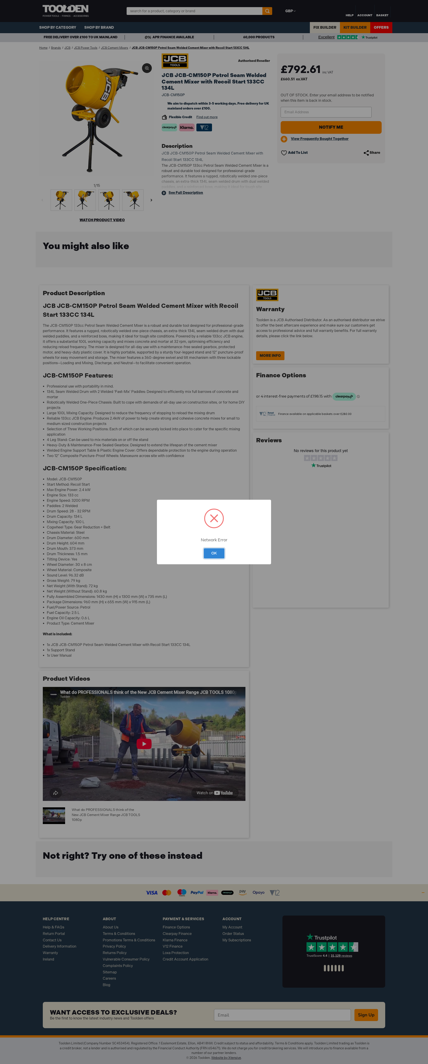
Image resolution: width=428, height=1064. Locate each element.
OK (214, 553)
